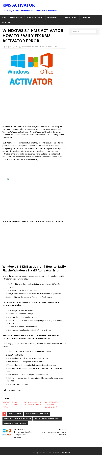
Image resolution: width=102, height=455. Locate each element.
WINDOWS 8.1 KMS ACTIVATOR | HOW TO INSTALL (11, 404)
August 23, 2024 (12, 47)
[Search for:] (84, 31)
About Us (6, 22)
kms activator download (37, 414)
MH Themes (66, 453)
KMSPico (49, 47)
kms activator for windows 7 (47, 418)
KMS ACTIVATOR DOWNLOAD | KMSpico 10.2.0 (51, 404)
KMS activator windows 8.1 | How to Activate (33, 403)
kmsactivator (26, 47)
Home (4, 17)
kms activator (15, 414)
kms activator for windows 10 (17, 418)
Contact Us (86, 17)
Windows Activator (35, 17)
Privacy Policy (71, 17)
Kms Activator (16, 17)
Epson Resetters (54, 17)
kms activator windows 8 (15, 423)
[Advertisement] (34, 106)
